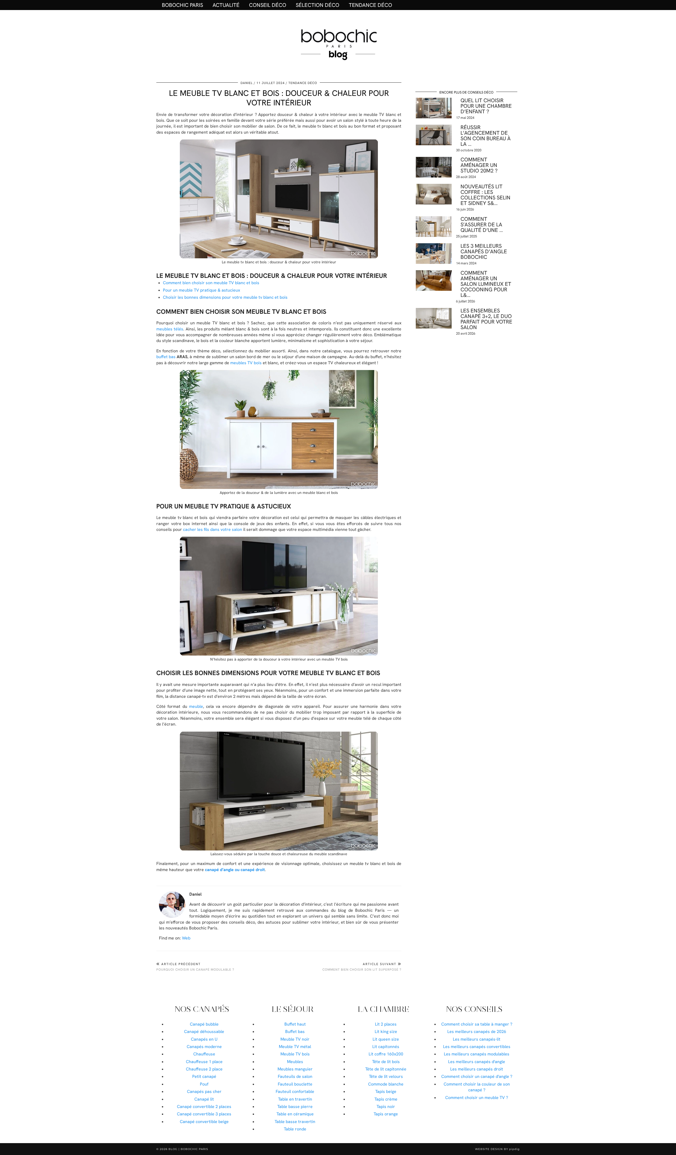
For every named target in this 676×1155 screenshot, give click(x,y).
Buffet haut (295, 1024)
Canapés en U (204, 1039)
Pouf (204, 1084)
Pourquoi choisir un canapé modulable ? (195, 967)
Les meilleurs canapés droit (476, 1069)
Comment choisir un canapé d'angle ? (476, 1076)
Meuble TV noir (294, 1039)
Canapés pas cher (204, 1091)
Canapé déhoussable (204, 1031)
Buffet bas (295, 1031)
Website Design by (497, 1149)
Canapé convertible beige (204, 1121)
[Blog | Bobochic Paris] (338, 43)
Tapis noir (386, 1106)
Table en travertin (295, 1099)
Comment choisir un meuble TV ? (476, 1097)
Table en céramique (295, 1114)
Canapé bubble (204, 1024)
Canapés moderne (204, 1046)
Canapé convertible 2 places (204, 1106)
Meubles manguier (295, 1069)
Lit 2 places (386, 1024)
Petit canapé (204, 1076)
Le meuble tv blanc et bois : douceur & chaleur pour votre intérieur (279, 98)
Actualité (226, 5)
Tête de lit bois (386, 1061)
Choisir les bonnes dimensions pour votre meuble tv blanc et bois (225, 297)
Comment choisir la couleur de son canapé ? (477, 1087)
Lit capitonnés (385, 1046)
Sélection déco (317, 5)
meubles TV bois (246, 363)
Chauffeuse (204, 1054)
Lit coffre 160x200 (386, 1054)
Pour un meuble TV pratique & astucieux (201, 290)
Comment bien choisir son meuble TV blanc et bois (211, 283)
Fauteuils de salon (295, 1076)
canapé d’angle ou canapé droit (235, 869)
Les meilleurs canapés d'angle (476, 1061)
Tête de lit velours (386, 1076)
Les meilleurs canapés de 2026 (476, 1031)
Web (186, 938)
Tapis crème (385, 1099)
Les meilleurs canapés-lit (476, 1039)
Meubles (295, 1061)
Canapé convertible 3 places (204, 1114)
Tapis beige (385, 1091)
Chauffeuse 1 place (204, 1061)
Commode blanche (385, 1084)
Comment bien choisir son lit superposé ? (361, 967)
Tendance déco (370, 5)
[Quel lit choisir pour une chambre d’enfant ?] (433, 108)
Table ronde (295, 1129)
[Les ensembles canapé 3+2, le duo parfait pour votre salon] (433, 318)
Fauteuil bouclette (295, 1084)
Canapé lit (204, 1099)
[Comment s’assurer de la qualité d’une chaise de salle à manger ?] (433, 226)
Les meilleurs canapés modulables (476, 1054)
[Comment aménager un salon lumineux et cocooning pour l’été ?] (433, 280)
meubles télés (169, 329)
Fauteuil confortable (295, 1091)
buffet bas (166, 356)
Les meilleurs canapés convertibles (476, 1046)
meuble (196, 706)
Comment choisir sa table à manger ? (476, 1024)
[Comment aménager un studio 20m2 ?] (433, 167)
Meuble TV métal (295, 1046)
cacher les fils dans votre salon (212, 529)
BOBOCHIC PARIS (182, 5)
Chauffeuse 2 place (204, 1069)
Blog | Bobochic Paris (188, 1149)
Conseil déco (267, 5)
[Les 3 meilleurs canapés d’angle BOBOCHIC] (433, 253)
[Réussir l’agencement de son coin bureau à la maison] (433, 135)
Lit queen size (386, 1039)
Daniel (247, 83)
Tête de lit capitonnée (385, 1069)
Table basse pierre (295, 1106)
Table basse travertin (295, 1121)
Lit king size (386, 1031)
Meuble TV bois (295, 1054)
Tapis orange (386, 1114)
